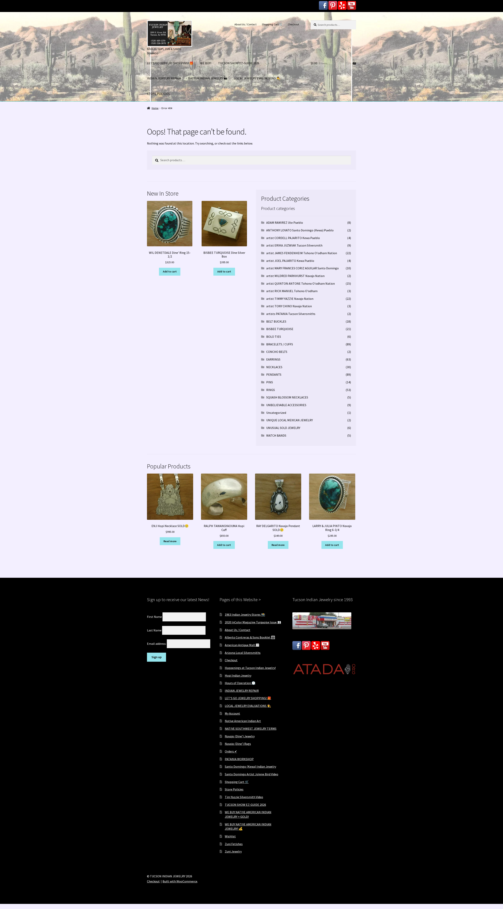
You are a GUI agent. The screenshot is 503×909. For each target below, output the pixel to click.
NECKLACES (274, 367)
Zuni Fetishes (234, 844)
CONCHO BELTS (276, 352)
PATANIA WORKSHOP (239, 759)
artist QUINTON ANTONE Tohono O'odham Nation (300, 283)
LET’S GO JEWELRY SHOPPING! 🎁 (170, 63)
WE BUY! (205, 63)
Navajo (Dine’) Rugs (238, 744)
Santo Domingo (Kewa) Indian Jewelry (250, 766)
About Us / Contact (245, 24)
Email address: (157, 644)
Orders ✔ (231, 751)
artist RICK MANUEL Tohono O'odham (292, 291)
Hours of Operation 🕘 (240, 683)
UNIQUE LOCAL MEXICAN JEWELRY (289, 420)
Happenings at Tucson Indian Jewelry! (250, 668)
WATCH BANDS (276, 435)
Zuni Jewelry (233, 851)
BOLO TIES (273, 337)
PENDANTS (273, 374)
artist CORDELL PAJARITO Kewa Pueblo (293, 238)
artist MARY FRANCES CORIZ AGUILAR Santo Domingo (302, 268)
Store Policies (234, 789)
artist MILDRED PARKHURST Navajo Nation (295, 276)
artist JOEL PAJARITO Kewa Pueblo (290, 261)
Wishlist (230, 836)
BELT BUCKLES (276, 321)
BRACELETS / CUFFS (279, 344)
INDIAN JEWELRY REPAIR (164, 78)
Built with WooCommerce (179, 881)
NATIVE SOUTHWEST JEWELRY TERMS (250, 729)
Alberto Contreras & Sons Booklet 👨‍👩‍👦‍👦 (250, 637)
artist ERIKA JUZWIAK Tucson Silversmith (294, 245)
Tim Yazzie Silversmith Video (244, 797)
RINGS (270, 390)
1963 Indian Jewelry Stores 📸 (245, 614)
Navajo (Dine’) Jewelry (240, 736)
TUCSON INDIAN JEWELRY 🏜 (207, 78)
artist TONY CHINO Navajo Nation (289, 306)
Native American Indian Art (243, 721)
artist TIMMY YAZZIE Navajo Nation (289, 299)
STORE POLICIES (158, 94)
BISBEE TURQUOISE (279, 329)
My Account (232, 713)
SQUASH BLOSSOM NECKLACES (287, 397)
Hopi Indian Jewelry (238, 675)
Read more (169, 541)
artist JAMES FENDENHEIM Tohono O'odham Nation (301, 253)
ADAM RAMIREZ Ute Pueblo (284, 222)
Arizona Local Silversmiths (243, 653)
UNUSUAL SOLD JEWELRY (283, 428)
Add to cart (170, 271)
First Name (154, 617)
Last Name (154, 630)
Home (155, 108)
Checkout (293, 24)
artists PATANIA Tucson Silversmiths (290, 314)
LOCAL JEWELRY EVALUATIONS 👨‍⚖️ (257, 78)
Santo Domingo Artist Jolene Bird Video (251, 774)
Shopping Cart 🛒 (272, 24)
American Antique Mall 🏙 (242, 645)
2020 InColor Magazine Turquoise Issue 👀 (253, 622)
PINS (269, 382)
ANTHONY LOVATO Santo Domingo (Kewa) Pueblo (300, 230)
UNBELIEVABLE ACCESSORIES (286, 405)
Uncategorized (276, 413)
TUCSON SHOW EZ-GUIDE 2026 (238, 63)
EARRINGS (273, 359)
